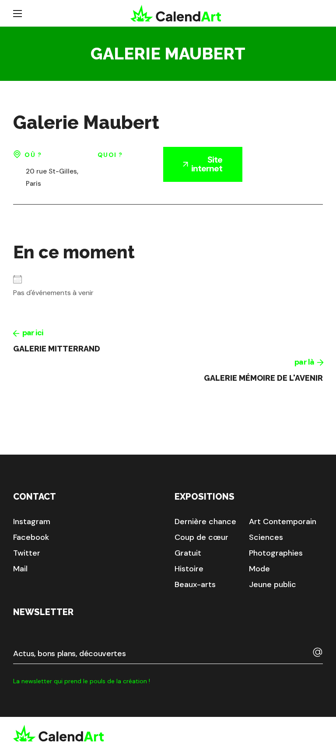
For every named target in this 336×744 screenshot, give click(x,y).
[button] (31, 521)
